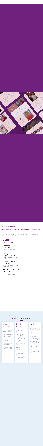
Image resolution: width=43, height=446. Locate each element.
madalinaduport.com (8, 226)
